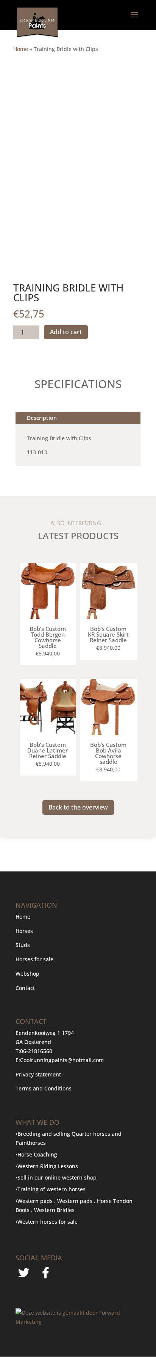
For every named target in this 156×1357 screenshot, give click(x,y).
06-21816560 (36, 1051)
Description (42, 417)
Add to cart (66, 332)
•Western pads (35, 1200)
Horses (24, 930)
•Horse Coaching (36, 1154)
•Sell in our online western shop (56, 1177)
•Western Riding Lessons (47, 1166)
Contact (25, 988)
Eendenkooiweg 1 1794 (45, 1032)
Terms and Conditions (44, 1088)
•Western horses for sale (47, 1221)
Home (20, 48)
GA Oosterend (33, 1042)
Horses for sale (34, 959)
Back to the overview (78, 807)
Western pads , (77, 1200)
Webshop (28, 973)
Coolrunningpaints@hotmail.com (62, 1060)
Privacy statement (38, 1074)
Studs (23, 944)
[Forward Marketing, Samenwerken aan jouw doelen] (78, 1321)
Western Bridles (54, 1210)
